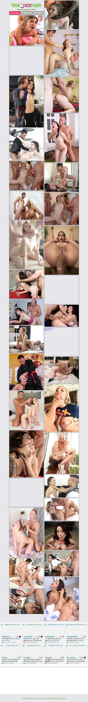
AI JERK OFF (26, 13)
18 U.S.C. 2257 (45, 698)
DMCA (54, 698)
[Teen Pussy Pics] (26, 5)
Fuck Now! (38, 13)
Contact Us (62, 698)
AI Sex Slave (15, 13)
